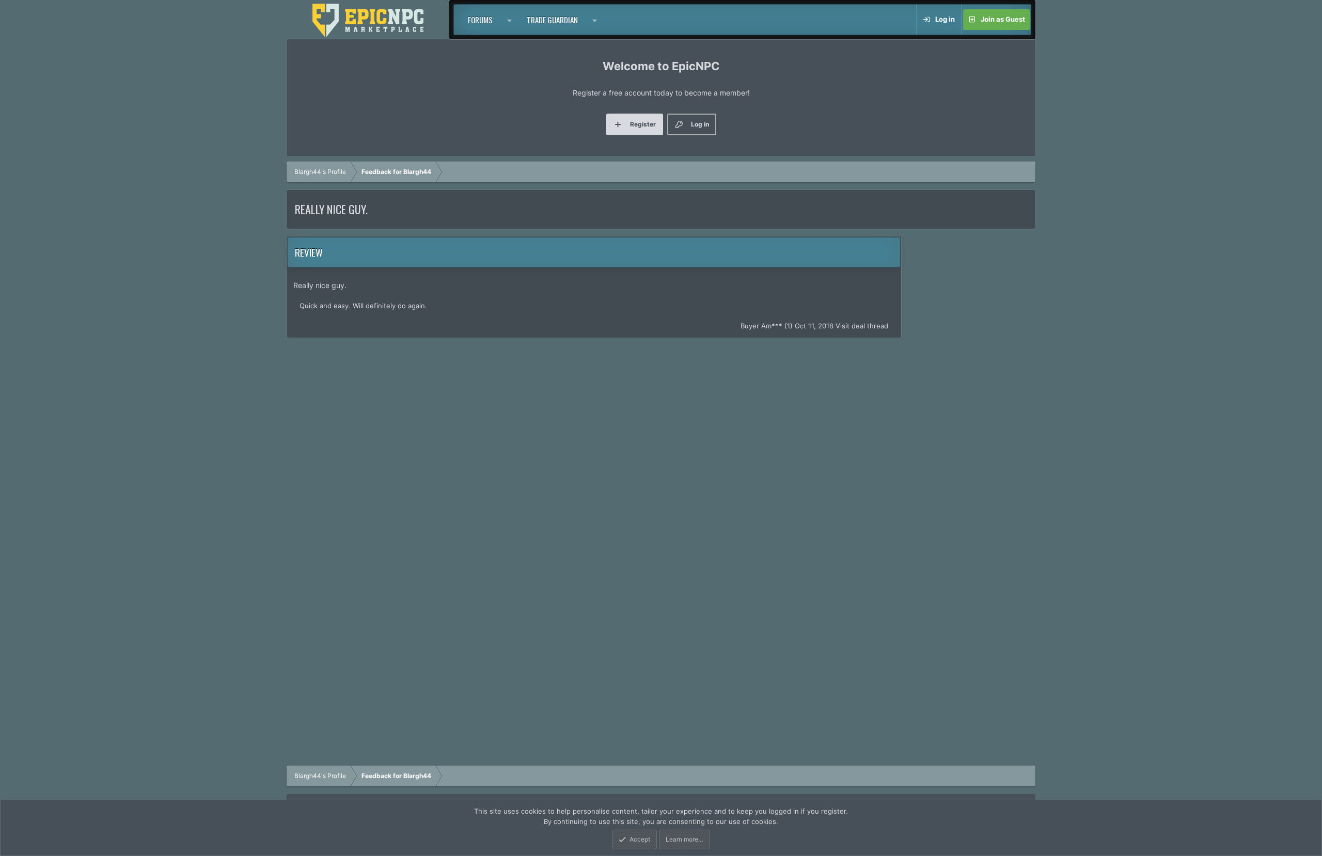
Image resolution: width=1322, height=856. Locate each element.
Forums (480, 19)
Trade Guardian (552, 19)
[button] (509, 19)
